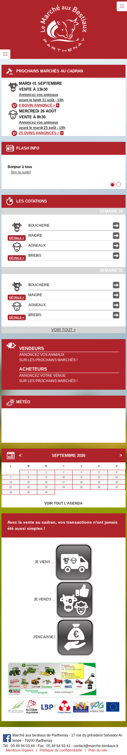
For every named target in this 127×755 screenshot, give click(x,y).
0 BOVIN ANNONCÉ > (39, 105)
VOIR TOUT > (63, 330)
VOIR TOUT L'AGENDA (63, 503)
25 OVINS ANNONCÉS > (41, 133)
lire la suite (21, 172)
